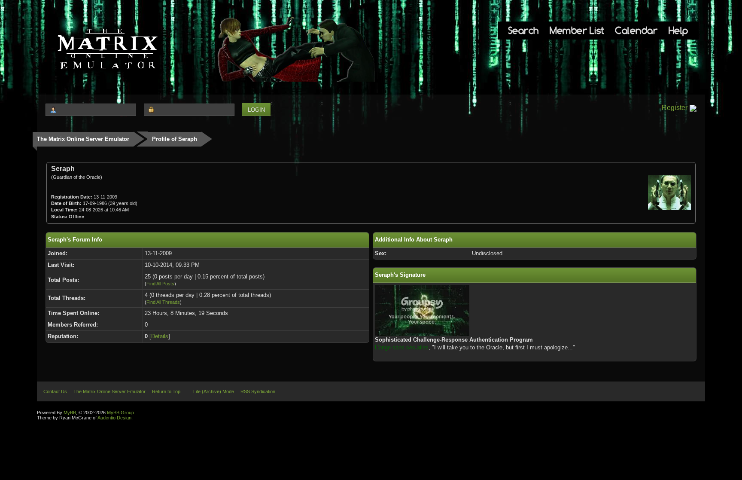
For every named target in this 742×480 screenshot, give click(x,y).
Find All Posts (160, 283)
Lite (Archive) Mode (213, 391)
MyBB (70, 412)
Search (523, 30)
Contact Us (55, 391)
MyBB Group (120, 412)
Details (159, 336)
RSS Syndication (257, 391)
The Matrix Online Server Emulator (83, 139)
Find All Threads (163, 302)
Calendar (636, 30)
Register (674, 107)
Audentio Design (114, 417)
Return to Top (166, 391)
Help (678, 30)
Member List (577, 30)
